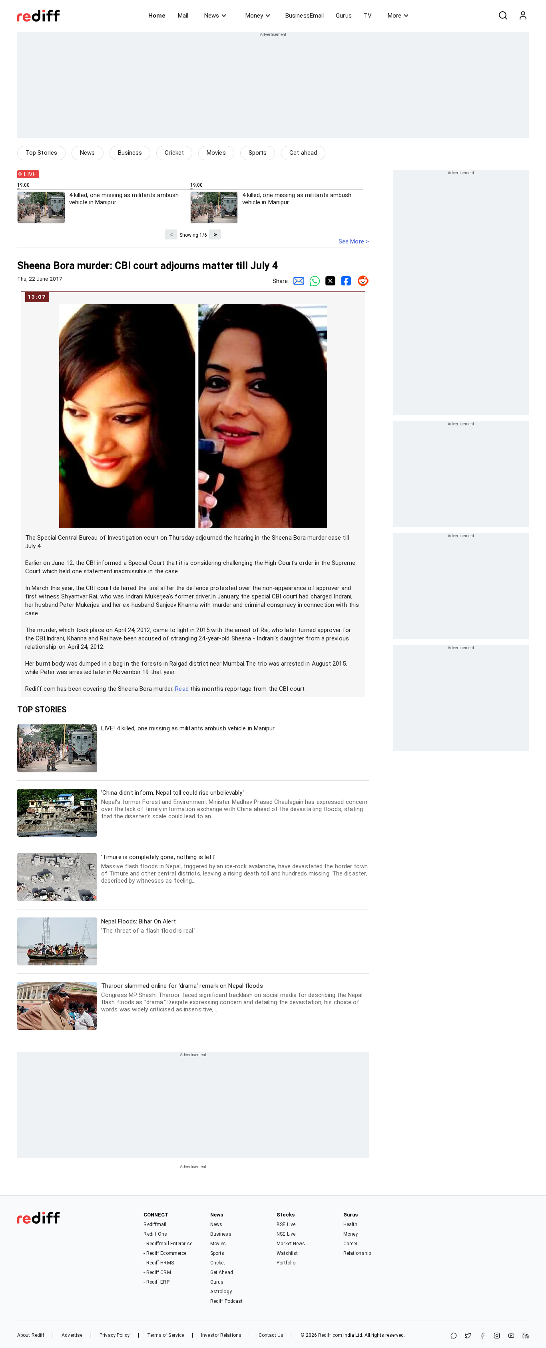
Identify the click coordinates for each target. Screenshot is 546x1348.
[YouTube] (511, 1336)
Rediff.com (330, 1335)
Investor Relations (221, 1335)
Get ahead (303, 152)
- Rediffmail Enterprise (167, 1243)
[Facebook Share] (345, 281)
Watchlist (287, 1253)
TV (368, 15)
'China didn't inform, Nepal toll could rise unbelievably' (234, 804)
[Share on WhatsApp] (453, 1336)
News (211, 15)
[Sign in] (523, 15)
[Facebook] (482, 1336)
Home (156, 15)
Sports (258, 152)
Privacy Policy (115, 1335)
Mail (183, 15)
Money (254, 15)
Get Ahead (221, 1272)
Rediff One (155, 1234)
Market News (291, 1243)
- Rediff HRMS (158, 1263)
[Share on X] (468, 1336)
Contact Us (271, 1335)
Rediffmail (154, 1224)
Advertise (72, 1335)
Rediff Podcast (226, 1301)
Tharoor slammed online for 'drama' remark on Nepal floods (232, 997)
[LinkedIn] (525, 1336)
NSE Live (286, 1234)
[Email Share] (297, 281)
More (394, 15)
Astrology (221, 1291)
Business (130, 152)
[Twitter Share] (329, 281)
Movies (216, 152)
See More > (354, 241)
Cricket (174, 152)
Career (350, 1243)
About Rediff (30, 1335)
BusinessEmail (304, 15)
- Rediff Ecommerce (164, 1253)
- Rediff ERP (156, 1282)
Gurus (344, 15)
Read (181, 688)
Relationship (357, 1253)
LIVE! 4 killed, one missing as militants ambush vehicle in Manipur (188, 728)
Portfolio (286, 1263)
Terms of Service (165, 1335)
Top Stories (41, 152)
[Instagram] (497, 1336)
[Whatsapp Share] (313, 281)
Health (350, 1224)
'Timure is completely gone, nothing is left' (234, 868)
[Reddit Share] (361, 281)
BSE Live (286, 1224)
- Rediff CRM (157, 1272)
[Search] (503, 15)
